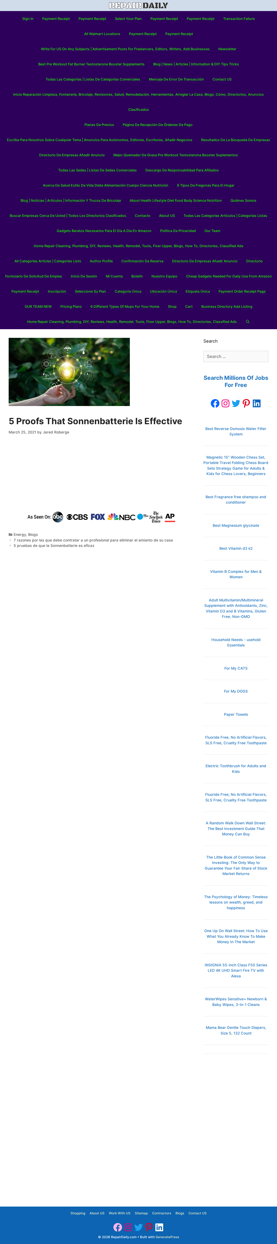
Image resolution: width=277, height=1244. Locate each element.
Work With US (119, 1213)
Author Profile (101, 261)
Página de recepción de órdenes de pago (158, 124)
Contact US (222, 79)
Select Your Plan (128, 18)
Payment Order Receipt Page (242, 291)
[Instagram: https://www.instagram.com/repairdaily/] (225, 403)
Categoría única (128, 291)
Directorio (254, 261)
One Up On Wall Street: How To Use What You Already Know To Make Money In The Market (236, 936)
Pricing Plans (71, 306)
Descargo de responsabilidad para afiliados (182, 170)
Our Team (212, 231)
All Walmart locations (102, 34)
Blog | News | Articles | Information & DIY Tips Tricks (196, 64)
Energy (20, 534)
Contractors (161, 1213)
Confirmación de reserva (142, 261)
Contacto (142, 215)
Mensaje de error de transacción (176, 79)
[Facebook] (215, 403)
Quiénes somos (243, 200)
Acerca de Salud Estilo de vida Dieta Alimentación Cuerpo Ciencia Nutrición (105, 185)
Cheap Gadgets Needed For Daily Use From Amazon (229, 276)
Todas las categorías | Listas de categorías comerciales (93, 79)
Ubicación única (163, 291)
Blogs (33, 534)
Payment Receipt (56, 18)
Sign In (28, 18)
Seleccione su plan (90, 291)
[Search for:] (235, 357)
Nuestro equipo (164, 276)
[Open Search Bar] (247, 321)
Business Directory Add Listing (226, 306)
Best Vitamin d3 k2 (236, 548)
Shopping (78, 1213)
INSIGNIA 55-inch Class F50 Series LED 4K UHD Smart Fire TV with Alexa (236, 970)
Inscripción (57, 291)
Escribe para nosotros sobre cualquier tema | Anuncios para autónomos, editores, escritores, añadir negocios (99, 140)
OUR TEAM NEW (38, 306)
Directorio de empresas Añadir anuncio (72, 155)
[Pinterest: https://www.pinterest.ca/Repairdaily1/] (246, 403)
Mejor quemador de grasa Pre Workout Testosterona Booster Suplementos (175, 155)
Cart (189, 306)
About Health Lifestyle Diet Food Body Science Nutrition (176, 200)
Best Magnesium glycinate (236, 525)
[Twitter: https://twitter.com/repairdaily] (236, 403)
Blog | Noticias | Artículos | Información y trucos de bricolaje (71, 200)
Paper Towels (236, 714)
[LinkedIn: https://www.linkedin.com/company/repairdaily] (256, 403)
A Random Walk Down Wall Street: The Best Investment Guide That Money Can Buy (236, 828)
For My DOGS (236, 691)
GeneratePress (167, 1237)
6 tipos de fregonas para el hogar (205, 185)
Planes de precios (99, 124)
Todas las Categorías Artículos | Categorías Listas (225, 215)
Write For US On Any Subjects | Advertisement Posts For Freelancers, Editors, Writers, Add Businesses (125, 49)
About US (167, 215)
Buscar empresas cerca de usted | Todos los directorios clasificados (68, 215)
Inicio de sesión (84, 276)
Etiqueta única (198, 291)
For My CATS (236, 668)
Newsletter (227, 49)
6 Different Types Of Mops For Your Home (124, 306)
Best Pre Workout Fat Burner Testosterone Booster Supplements (91, 64)
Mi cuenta (114, 276)
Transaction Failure (239, 18)
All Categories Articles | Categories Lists (47, 261)
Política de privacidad (178, 231)
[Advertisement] (102, 474)
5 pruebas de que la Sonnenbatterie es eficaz (54, 545)
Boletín (137, 276)
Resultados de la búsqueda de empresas (235, 140)
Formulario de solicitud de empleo (33, 276)
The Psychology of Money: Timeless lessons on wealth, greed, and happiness (236, 902)
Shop (172, 306)
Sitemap (141, 1213)
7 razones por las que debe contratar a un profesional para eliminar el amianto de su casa (93, 540)
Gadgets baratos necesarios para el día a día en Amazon (104, 231)
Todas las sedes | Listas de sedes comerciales (97, 170)
